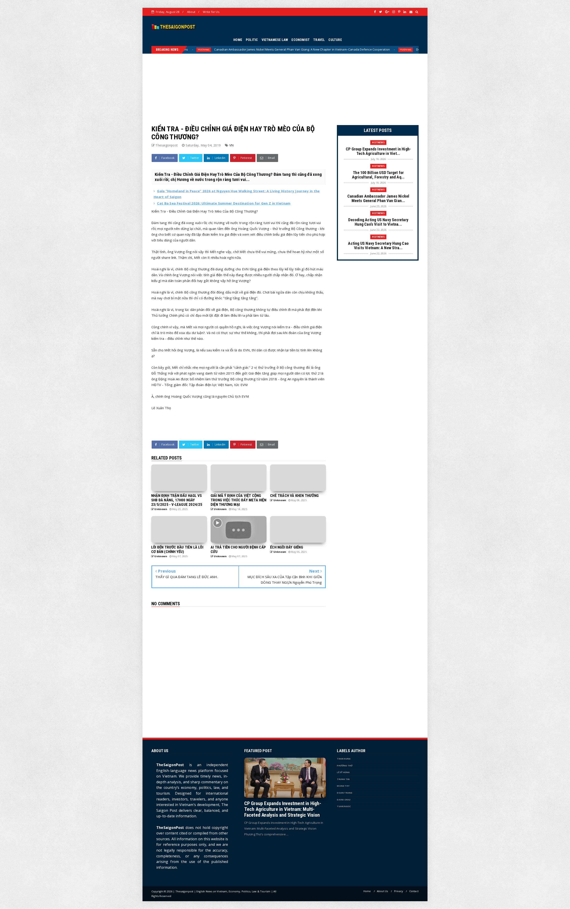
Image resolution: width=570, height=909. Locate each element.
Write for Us (211, 12)
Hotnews (276, 49)
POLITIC (252, 40)
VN (231, 145)
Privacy (398, 891)
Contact (414, 891)
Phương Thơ (344, 765)
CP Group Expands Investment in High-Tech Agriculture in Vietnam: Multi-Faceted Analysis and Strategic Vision (282, 809)
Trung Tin (343, 779)
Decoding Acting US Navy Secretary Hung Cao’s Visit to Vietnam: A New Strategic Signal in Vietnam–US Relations (364, 49)
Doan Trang (344, 792)
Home (367, 891)
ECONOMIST (300, 40)
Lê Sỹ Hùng (343, 772)
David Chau (343, 799)
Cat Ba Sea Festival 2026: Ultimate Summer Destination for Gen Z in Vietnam (223, 203)
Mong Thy (343, 785)
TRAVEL (319, 40)
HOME (237, 40)
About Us (382, 891)
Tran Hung (343, 758)
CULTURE (335, 40)
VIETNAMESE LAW (275, 40)
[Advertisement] (285, 85)
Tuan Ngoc (344, 806)
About (191, 12)
